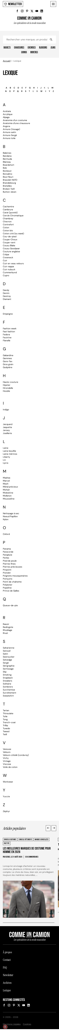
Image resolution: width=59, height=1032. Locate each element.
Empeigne (8, 313)
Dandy (6, 290)
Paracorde (8, 551)
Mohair (6, 489)
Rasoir (6, 624)
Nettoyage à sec (11, 513)
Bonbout (7, 170)
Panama (7, 548)
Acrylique (7, 114)
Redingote (8, 627)
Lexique (7, 990)
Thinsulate (8, 713)
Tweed (6, 731)
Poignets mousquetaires (15, 575)
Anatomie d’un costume (15, 120)
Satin (5, 653)
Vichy (6, 758)
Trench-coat (9, 722)
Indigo (6, 409)
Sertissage (8, 668)
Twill (5, 734)
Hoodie (6, 391)
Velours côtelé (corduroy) (16, 755)
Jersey (6, 430)
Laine (5, 448)
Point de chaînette (12, 581)
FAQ (5, 968)
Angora (6, 126)
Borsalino (7, 173)
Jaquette (7, 427)
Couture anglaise (11, 251)
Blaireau (7, 161)
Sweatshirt (8, 695)
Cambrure (8, 209)
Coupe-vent (9, 242)
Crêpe (6, 254)
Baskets (7, 47)
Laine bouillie (9, 451)
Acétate (7, 111)
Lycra (5, 463)
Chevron (7, 221)
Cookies (27, 1024)
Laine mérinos (10, 454)
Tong (5, 719)
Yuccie (6, 796)
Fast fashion (9, 331)
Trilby (5, 725)
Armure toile (9, 138)
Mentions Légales (12, 1024)
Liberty (6, 457)
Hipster (6, 385)
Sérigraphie (8, 665)
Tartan (6, 710)
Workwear (8, 781)
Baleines (7, 153)
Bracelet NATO (10, 179)
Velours (6, 752)
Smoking (7, 674)
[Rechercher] (51, 39)
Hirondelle (8, 388)
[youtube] (37, 11)
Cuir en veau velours (13, 263)
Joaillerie (7, 433)
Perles (6, 557)
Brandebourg (9, 182)
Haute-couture (10, 382)
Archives (7, 983)
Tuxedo (6, 728)
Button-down (9, 191)
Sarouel (6, 650)
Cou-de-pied (9, 236)
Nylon (5, 519)
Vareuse (7, 749)
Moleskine (8, 492)
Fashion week (9, 328)
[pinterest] (27, 11)
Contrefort (8, 224)
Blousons (43, 47)
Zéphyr (6, 811)
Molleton (7, 495)
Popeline (7, 587)
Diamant (7, 299)
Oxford (6, 534)
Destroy (7, 296)
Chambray (8, 218)
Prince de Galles (11, 590)
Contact (7, 960)
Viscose (7, 764)
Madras (6, 477)
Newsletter (15, 4)
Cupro (6, 275)
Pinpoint (7, 569)
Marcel (6, 480)
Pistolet (7, 572)
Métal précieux (10, 486)
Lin (4, 460)
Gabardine (8, 355)
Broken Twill (8, 188)
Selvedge (7, 659)
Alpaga (6, 117)
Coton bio (8, 230)
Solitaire (7, 683)
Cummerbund (10, 272)
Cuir (5, 260)
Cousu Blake (9, 245)
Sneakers (7, 680)
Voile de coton (10, 767)
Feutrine (7, 337)
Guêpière (7, 367)
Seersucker (8, 656)
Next (54, 828)
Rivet (5, 633)
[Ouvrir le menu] (53, 4)
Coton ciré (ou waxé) (13, 233)
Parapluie (7, 554)
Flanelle (6, 340)
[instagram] (22, 11)
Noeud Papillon (10, 516)
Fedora (6, 334)
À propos (7, 952)
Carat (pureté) (10, 212)
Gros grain (8, 364)
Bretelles (7, 185)
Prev (48, 828)
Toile (5, 716)
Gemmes (7, 358)
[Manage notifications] (5, 1027)
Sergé (6, 662)
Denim (6, 293)
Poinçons (7, 578)
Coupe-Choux (10, 239)
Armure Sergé (10, 135)
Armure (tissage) (11, 129)
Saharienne (8, 647)
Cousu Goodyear (11, 248)
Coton (6, 227)
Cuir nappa (8, 266)
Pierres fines (9, 563)
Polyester (7, 584)
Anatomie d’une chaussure (16, 123)
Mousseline (8, 498)
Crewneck (8, 257)
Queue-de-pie (10, 605)
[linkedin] (41, 11)
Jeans (53, 47)
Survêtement (9, 692)
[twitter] (32, 11)
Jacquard (7, 424)
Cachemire (8, 206)
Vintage (7, 761)
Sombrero (8, 686)
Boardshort (8, 164)
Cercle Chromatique (13, 215)
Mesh (5, 483)
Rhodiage (7, 630)
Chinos (24, 52)
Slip (4, 671)
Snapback (8, 677)
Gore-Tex (7, 361)
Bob (5, 167)
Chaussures (19, 47)
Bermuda (7, 158)
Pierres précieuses (12, 566)
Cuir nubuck (9, 269)
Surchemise (9, 689)
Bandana (7, 156)
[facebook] (17, 11)
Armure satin (9, 132)
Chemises (32, 47)
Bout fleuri (8, 176)
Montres (34, 52)
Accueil (6, 60)
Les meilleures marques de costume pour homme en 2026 (27, 850)
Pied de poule (10, 560)
